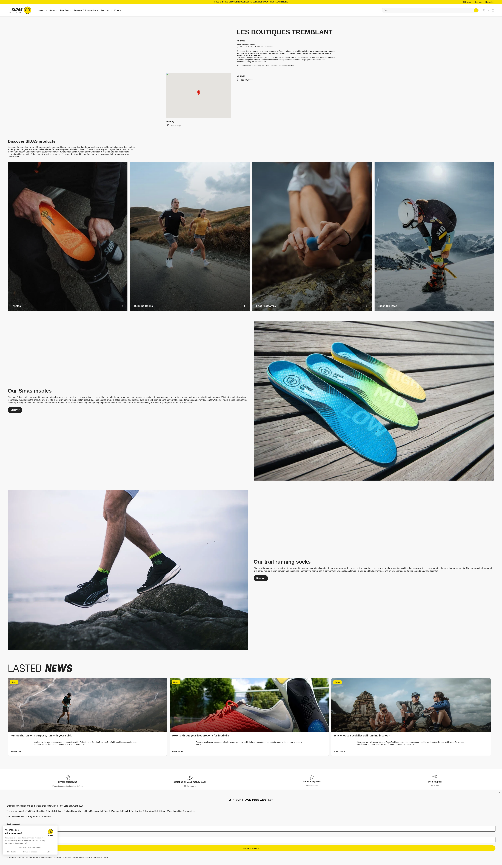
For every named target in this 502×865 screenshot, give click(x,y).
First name (11, 835)
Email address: (13, 824)
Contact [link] (478, 2)
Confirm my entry (251, 848)
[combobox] (430, 10)
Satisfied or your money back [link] (189, 782)
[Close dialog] (499, 792)
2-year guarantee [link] (67, 782)
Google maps (175, 125)
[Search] (476, 10)
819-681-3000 (247, 80)
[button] (42, 10)
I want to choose (30, 852)
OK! (48, 852)
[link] (484, 10)
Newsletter (489, 2)
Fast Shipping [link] (434, 781)
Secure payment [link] (312, 781)
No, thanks (11, 852)
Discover (15, 410)
